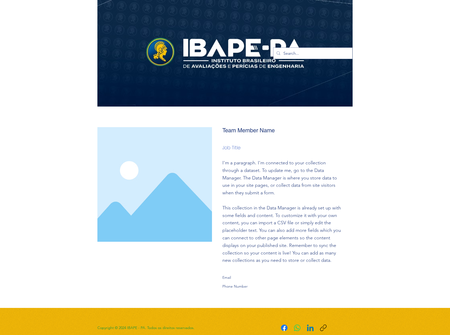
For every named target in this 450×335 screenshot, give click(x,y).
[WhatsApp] (297, 328)
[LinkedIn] (310, 328)
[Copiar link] (323, 328)
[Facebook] (284, 328)
